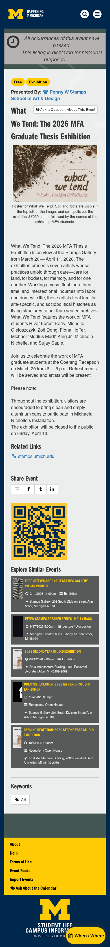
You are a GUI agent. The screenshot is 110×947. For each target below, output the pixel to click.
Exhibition (38, 82)
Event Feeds (20, 870)
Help (14, 853)
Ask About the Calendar (36, 888)
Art (23, 799)
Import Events (22, 879)
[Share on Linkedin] (52, 489)
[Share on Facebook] (29, 489)
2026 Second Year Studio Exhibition (53, 651)
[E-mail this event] (17, 489)
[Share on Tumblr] (40, 489)
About (15, 844)
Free (18, 82)
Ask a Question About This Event (67, 109)
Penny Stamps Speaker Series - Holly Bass (58, 618)
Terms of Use (21, 861)
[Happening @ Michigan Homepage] (15, 25)
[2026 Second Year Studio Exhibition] (21, 658)
